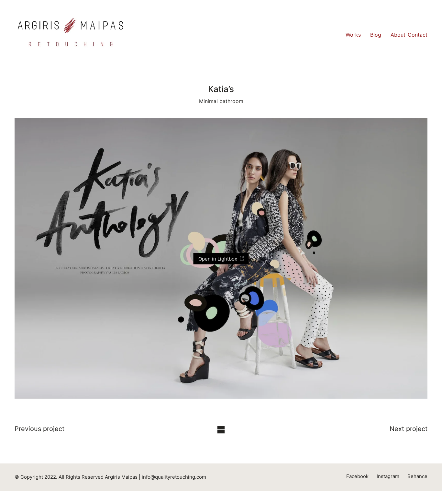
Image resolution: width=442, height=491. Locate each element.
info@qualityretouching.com (174, 477)
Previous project (39, 429)
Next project (408, 429)
